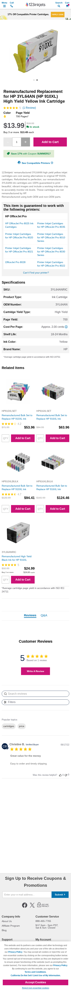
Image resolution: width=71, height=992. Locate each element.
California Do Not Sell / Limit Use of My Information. (35, 975)
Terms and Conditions (35, 972)
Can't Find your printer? (36, 272)
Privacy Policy (15, 952)
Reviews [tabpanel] (30, 615)
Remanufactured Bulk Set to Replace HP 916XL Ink (51, 417)
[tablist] (35, 616)
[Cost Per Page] (66, 326)
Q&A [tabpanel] (44, 615)
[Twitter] (32, 907)
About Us (7, 921)
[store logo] (35, 5)
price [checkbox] (21, 726)
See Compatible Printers (36, 162)
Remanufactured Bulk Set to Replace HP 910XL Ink (17, 417)
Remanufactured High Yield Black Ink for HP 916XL (17, 558)
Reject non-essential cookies (35, 988)
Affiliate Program (11, 925)
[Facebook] (24, 907)
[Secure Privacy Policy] (43, 907)
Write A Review (35, 671)
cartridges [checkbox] (8, 726)
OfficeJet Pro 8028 (15, 262)
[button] (34, 80)
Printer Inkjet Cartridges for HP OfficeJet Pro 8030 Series (51, 251)
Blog (4, 930)
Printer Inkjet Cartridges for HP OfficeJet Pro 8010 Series (51, 237)
